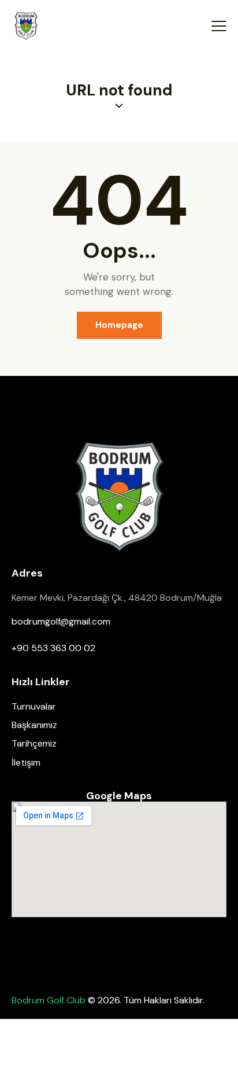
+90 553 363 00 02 (53, 648)
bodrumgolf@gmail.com (61, 621)
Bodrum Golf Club (50, 1000)
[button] (218, 26)
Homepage (119, 325)
